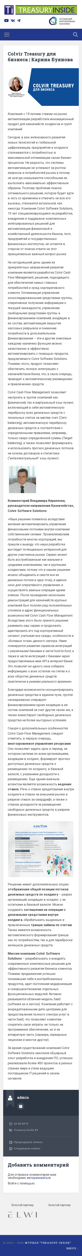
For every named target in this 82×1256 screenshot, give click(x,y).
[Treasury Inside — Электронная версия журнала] (41, 10)
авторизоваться (39, 1178)
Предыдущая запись (28, 1142)
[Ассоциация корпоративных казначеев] (63, 24)
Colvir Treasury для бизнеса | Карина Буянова (40, 57)
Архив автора (20, 1106)
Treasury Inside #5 (26, 1129)
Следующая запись (27, 1148)
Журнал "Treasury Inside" (48, 1242)
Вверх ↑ (72, 1248)
